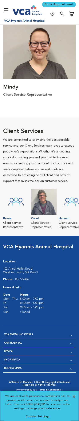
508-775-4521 (22, 279)
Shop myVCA (12, 360)
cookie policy (34, 404)
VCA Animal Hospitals (18, 335)
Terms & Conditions (49, 390)
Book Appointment (59, 4)
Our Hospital (13, 343)
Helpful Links (13, 368)
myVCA (8, 351)
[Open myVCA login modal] (53, 13)
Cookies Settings (37, 416)
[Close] (74, 396)
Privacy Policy (26, 390)
